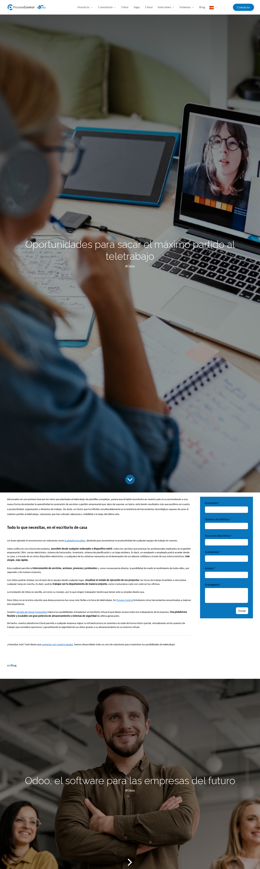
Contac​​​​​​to (243, 7)
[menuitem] (86, 7)
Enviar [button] (242, 610)
